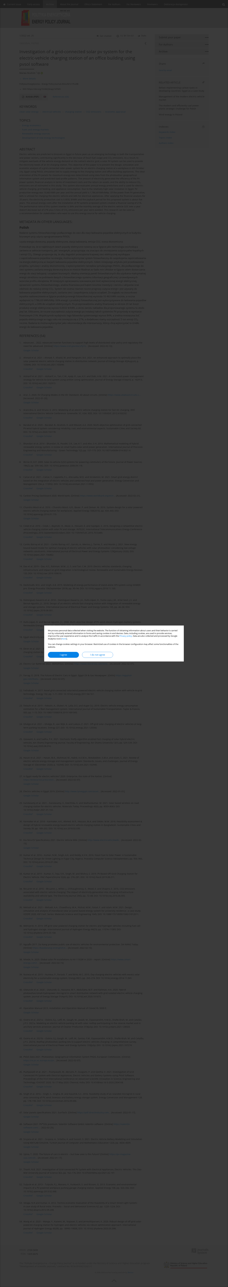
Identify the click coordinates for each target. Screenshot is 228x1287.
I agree (63, 654)
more (63, 638)
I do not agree (97, 654)
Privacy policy (125, 636)
